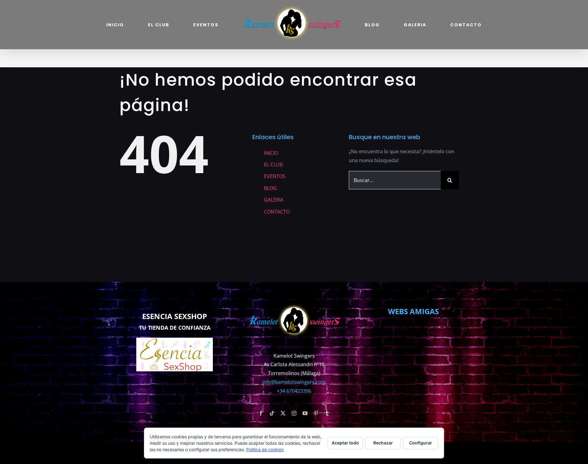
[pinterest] (316, 413)
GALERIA (273, 199)
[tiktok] (272, 413)
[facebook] (260, 413)
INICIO (271, 153)
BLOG (270, 188)
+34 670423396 (294, 391)
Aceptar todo (345, 442)
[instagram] (294, 413)
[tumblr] (327, 413)
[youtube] (305, 413)
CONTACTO (277, 211)
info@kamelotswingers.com (294, 382)
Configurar (420, 442)
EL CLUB (273, 164)
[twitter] (283, 413)
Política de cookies (265, 449)
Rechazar (383, 442)
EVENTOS (274, 176)
